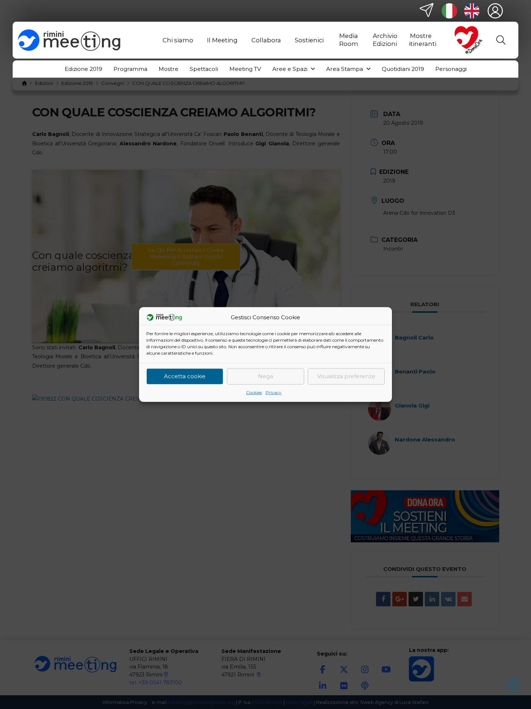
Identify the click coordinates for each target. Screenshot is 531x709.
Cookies (254, 392)
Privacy (273, 392)
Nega (265, 376)
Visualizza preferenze (346, 376)
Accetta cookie (185, 376)
